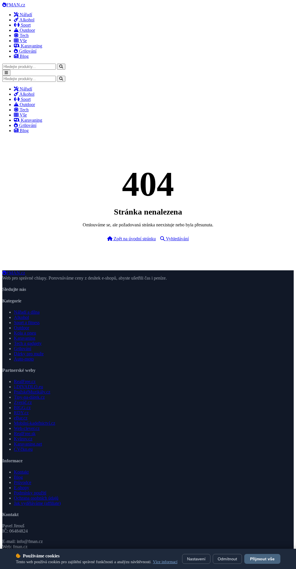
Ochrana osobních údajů (36, 498)
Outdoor (26, 30)
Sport (25, 25)
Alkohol (26, 19)
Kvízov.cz (23, 438)
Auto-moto (24, 358)
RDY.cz (21, 412)
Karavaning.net (28, 443)
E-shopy (21, 487)
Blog (23, 56)
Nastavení (196, 559)
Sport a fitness (27, 322)
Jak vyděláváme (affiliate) (37, 503)
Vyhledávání (177, 238)
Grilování (27, 51)
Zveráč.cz (23, 402)
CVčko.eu (23, 449)
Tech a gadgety (28, 343)
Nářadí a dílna (27, 312)
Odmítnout (227, 559)
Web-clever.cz (27, 428)
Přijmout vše (262, 559)
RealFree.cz (25, 381)
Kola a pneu (25, 332)
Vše (22, 40)
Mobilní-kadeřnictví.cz (34, 423)
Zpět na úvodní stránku (134, 238)
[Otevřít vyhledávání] (61, 67)
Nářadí (25, 14)
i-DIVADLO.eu (28, 386)
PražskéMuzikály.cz (32, 391)
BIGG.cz (22, 407)
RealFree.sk (25, 433)
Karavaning (31, 45)
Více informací (165, 562)
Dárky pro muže (29, 353)
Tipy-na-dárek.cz (29, 397)
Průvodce (22, 482)
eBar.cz (20, 417)
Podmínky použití (30, 492)
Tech (23, 35)
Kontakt (21, 472)
